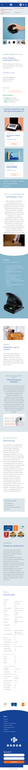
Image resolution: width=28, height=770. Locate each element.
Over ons (5, 719)
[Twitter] (14, 745)
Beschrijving (14, 181)
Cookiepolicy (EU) (7, 725)
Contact (5, 721)
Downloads (22, 181)
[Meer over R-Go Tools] (26, 1)
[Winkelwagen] (26, 5)
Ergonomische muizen (15, 54)
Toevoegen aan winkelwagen (15, 91)
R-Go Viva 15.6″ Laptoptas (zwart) (13, 136)
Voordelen (6, 181)
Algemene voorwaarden (9, 731)
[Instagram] (20, 745)
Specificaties (6, 186)
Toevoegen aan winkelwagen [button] (14, 144)
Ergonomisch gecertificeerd (10, 183)
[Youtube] (17, 745)
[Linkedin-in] (8, 745)
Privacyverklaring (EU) (8, 727)
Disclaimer (6, 729)
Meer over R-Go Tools (21, 1)
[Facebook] (11, 745)
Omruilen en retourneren (9, 723)
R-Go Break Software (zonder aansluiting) (12, 167)
